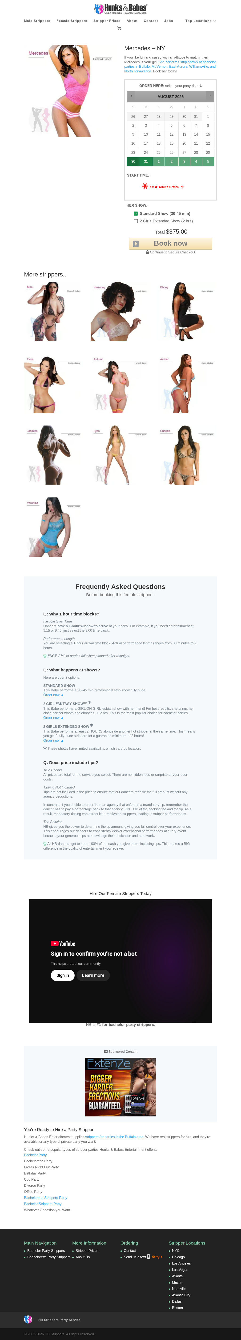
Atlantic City (181, 1295)
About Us (83, 1257)
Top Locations (198, 21)
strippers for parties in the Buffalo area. (114, 1137)
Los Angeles (181, 1263)
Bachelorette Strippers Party (45, 1198)
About (132, 21)
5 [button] (208, 163)
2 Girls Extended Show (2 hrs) (166, 221)
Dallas (177, 1301)
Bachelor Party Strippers (46, 1251)
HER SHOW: (137, 205)
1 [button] (159, 163)
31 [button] (146, 163)
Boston (177, 1308)
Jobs (168, 21)
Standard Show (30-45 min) (165, 213)
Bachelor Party (35, 1155)
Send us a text (143, 1257)
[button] (131, 95)
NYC (176, 1251)
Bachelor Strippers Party (43, 1204)
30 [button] (133, 163)
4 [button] (196, 163)
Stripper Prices (106, 21)
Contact (151, 21)
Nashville (179, 1289)
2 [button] (171, 163)
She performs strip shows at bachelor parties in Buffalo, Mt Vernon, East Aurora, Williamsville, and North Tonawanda (170, 66)
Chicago (178, 1257)
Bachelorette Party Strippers (49, 1257)
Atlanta (177, 1276)
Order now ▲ (53, 695)
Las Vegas (180, 1270)
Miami (176, 1282)
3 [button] (184, 163)
